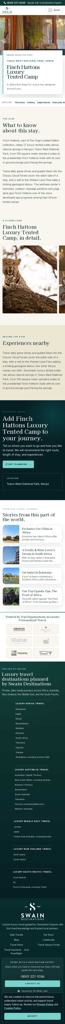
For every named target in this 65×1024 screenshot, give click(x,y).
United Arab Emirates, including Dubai (32, 836)
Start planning (18, 464)
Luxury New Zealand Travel (32, 849)
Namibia (20, 728)
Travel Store (16, 944)
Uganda (19, 747)
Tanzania (20, 742)
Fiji (14, 882)
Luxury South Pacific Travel (32, 872)
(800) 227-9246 (16, 2)
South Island (20, 859)
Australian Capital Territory (28, 775)
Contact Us (32, 983)
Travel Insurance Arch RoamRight (16, 951)
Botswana (21, 709)
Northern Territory (23, 785)
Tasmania (19, 799)
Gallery (31, 102)
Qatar (16, 831)
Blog (16, 939)
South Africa (22, 738)
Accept (32, 1016)
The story (20, 102)
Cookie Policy (12, 1008)
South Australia (22, 794)
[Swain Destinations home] (32, 911)
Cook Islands (19, 877)
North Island (19, 854)
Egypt (18, 714)
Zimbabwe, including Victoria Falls (33, 757)
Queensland (21, 789)
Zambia (19, 752)
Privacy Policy (45, 1004)
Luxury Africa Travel (30, 703)
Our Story (49, 934)
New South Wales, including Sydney (32, 780)
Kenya (19, 718)
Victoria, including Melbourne (29, 804)
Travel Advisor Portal (49, 944)
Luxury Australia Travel (32, 770)
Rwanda (20, 733)
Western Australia (23, 809)
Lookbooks (49, 939)
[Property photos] (32, 280)
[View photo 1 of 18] (30, 279)
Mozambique (22, 723)
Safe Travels (16, 934)
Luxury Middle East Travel (32, 821)
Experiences (43, 102)
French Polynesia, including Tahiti (29, 887)
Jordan (17, 827)
